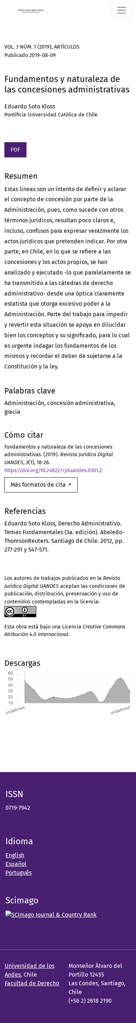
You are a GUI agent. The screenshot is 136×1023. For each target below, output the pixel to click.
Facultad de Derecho (32, 983)
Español (15, 864)
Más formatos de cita (39, 484)
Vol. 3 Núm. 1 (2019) (27, 47)
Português (18, 872)
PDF (15, 149)
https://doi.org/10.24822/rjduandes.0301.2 (53, 470)
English (14, 855)
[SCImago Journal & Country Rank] (50, 914)
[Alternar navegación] (121, 10)
